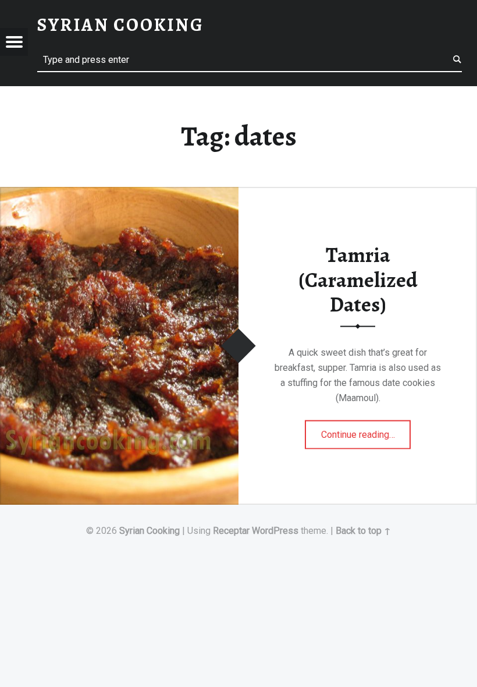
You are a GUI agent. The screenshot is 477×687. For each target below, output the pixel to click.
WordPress (275, 530)
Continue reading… (366, 431)
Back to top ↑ (363, 530)
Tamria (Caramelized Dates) (358, 279)
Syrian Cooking (149, 530)
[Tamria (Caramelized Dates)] (119, 194)
